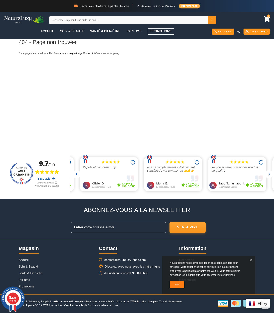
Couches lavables (74, 305)
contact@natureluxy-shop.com (125, 260)
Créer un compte (259, 31)
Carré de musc (120, 301)
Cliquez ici (89, 53)
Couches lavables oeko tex (103, 305)
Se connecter (225, 31)
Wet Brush (137, 301)
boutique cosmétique (64, 301)
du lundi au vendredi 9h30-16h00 (126, 273)
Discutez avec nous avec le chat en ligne (132, 266)
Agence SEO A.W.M (37, 305)
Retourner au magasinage (68, 53)
